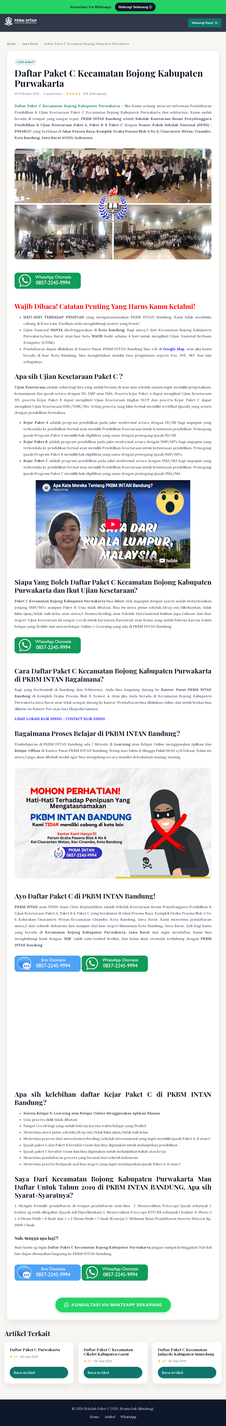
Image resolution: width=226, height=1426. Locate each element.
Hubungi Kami (202, 23)
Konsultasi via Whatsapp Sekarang (117, 1304)
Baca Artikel (24, 1372)
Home (11, 44)
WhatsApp (128, 1417)
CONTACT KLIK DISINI (85, 719)
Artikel (110, 1417)
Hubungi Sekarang (134, 7)
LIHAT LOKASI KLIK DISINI (38, 719)
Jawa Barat (30, 44)
